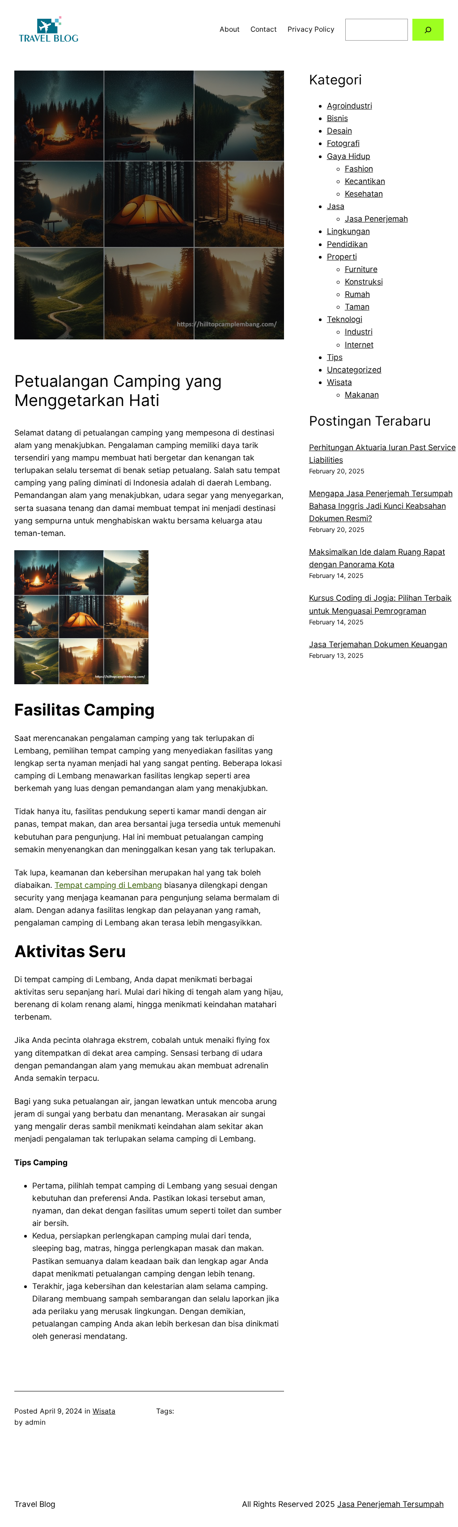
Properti (342, 256)
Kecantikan (365, 181)
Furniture (361, 269)
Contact (263, 29)
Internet (359, 344)
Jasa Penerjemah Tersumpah (390, 1504)
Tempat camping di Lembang (108, 885)
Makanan (362, 394)
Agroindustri (349, 105)
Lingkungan (348, 231)
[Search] (428, 30)
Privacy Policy (311, 29)
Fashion (359, 168)
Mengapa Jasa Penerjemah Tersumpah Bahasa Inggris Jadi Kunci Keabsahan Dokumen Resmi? (381, 506)
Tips (335, 357)
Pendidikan (347, 244)
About (230, 29)
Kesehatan (364, 193)
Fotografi (343, 143)
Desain (339, 130)
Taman (357, 306)
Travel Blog (34, 1504)
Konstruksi (364, 281)
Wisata (104, 1411)
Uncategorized (354, 369)
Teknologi (344, 319)
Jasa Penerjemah (376, 218)
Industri (359, 331)
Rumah (357, 294)
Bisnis (337, 118)
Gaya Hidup (348, 156)
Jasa (335, 206)
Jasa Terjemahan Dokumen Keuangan (378, 644)
